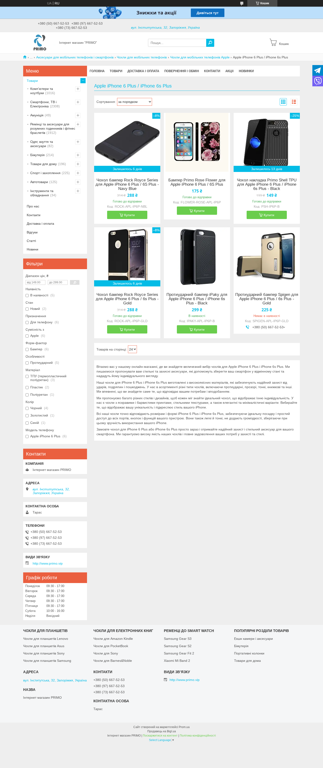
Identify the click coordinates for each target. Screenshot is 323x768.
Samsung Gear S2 (178, 646)
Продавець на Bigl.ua (161, 731)
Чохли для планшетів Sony (44, 653)
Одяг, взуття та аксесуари (41, 144)
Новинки (246, 71)
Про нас (33, 206)
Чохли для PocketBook (110, 646)
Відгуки (32, 232)
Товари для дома (247, 661)
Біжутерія (37, 155)
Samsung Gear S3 (178, 639)
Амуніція (37, 115)
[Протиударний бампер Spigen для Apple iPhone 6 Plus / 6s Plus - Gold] (267, 256)
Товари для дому (43, 164)
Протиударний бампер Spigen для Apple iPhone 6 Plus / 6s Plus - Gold (266, 299)
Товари (116, 71)
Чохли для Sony (105, 653)
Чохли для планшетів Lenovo (45, 639)
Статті (31, 241)
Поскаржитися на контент (160, 735)
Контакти (212, 71)
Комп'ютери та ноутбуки (41, 91)
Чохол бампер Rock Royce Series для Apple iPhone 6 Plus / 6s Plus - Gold (127, 299)
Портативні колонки (249, 653)
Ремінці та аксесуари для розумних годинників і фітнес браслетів (52, 128)
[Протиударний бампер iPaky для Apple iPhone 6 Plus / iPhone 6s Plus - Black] (197, 256)
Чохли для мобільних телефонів (142, 57)
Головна (97, 71)
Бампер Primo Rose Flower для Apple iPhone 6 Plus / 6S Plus (196, 182)
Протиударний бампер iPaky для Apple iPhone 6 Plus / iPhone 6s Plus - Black (196, 299)
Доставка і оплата (143, 71)
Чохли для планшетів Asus (43, 646)
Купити (129, 215)
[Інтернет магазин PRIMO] (39, 42)
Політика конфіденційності (198, 735)
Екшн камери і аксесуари (253, 639)
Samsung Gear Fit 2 (179, 653)
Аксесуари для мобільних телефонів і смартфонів (74, 57)
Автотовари (39, 182)
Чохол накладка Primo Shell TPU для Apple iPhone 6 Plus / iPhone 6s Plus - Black (267, 184)
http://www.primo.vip (48, 563)
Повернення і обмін (181, 71)
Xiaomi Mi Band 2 (177, 661)
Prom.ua (184, 727)
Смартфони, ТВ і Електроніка (43, 104)
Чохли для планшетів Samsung (47, 661)
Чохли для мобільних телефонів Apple (200, 57)
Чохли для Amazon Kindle (113, 639)
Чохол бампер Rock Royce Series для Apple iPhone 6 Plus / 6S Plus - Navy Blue (127, 184)
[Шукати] (210, 43)
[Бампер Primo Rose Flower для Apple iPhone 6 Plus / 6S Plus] (197, 142)
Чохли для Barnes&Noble (112, 661)
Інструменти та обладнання (41, 193)
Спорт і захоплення (45, 173)
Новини (32, 249)
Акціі (229, 71)
